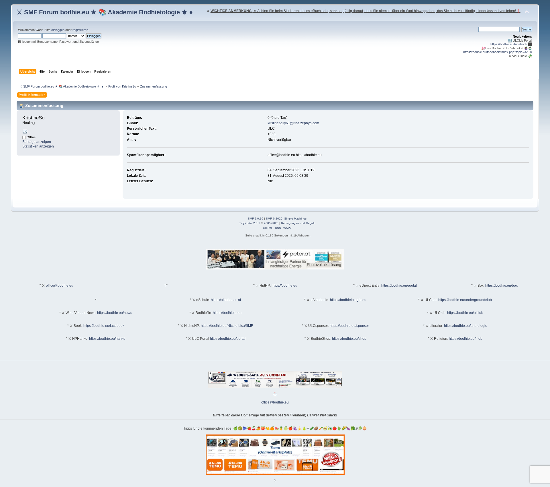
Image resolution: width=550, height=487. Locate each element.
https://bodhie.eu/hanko (107, 339)
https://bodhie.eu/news (114, 313)
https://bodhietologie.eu (348, 300)
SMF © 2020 (274, 218)
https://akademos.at (226, 300)
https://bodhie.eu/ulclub (465, 313)
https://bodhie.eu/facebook (508, 44)
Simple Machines (295, 218)
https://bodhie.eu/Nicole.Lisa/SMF (227, 326)
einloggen (57, 30)
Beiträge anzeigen (36, 142)
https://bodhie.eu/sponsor (349, 326)
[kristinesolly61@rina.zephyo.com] (25, 133)
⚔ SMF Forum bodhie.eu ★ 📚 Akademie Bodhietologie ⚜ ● (105, 12)
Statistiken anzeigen (38, 146)
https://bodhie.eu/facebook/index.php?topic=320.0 (497, 52)
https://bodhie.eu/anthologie (465, 326)
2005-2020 (271, 223)
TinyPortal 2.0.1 (249, 223)
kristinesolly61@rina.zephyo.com (293, 123)
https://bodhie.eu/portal (399, 286)
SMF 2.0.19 (255, 218)
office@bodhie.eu (59, 286)
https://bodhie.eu (284, 286)
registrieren (80, 30)
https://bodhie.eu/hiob (465, 339)
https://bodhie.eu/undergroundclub (465, 300)
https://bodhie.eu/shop (349, 339)
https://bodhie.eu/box (501, 286)
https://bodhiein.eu (227, 313)
